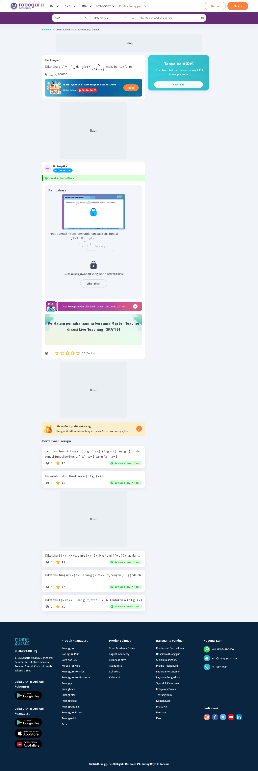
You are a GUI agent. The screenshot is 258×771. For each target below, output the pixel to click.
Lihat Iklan (93, 283)
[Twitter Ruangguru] (223, 717)
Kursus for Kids (71, 665)
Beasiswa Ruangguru (168, 654)
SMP (67, 6)
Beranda (46, 29)
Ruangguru (68, 648)
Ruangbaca (68, 689)
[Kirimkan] (133, 18)
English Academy (119, 654)
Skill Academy (117, 660)
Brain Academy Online (122, 648)
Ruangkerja (116, 665)
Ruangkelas (69, 695)
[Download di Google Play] (34, 695)
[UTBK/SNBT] (113, 6)
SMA (84, 6)
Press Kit (161, 706)
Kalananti (114, 677)
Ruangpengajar (71, 706)
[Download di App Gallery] (34, 744)
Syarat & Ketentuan (168, 683)
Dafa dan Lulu (69, 660)
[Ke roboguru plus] (93, 306)
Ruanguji (67, 683)
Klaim (131, 87)
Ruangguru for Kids (73, 671)
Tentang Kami (164, 695)
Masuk (238, 6)
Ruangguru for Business (76, 677)
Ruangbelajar (69, 700)
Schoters (114, 671)
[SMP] (74, 6)
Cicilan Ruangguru (166, 660)
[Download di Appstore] (34, 733)
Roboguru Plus (70, 654)
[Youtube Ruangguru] (231, 717)
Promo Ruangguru (167, 665)
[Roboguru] (28, 6)
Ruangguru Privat (72, 712)
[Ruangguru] (22, 642)
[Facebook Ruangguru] (215, 717)
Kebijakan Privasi (166, 689)
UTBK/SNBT (103, 6)
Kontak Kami (163, 700)
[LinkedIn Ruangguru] (239, 717)
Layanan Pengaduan (168, 677)
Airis (64, 724)
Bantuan (161, 712)
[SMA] (90, 6)
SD (51, 6)
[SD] (57, 6)
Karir (159, 718)
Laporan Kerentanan (168, 671)
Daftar (215, 6)
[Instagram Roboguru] (207, 717)
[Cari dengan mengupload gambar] (202, 18)
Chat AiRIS (178, 84)
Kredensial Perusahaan (170, 648)
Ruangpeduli (69, 718)
